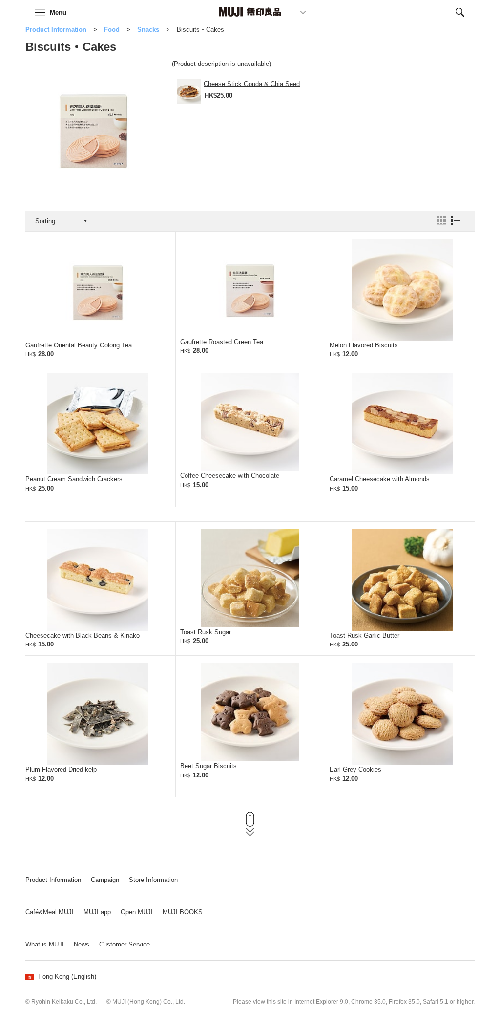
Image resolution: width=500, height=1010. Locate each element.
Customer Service (124, 944)
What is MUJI (44, 944)
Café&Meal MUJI (49, 912)
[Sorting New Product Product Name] (59, 221)
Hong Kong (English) (67, 976)
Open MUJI (137, 912)
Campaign (105, 879)
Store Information (153, 879)
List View (455, 220)
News (81, 944)
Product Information (55, 29)
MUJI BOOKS (183, 912)
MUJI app (97, 912)
